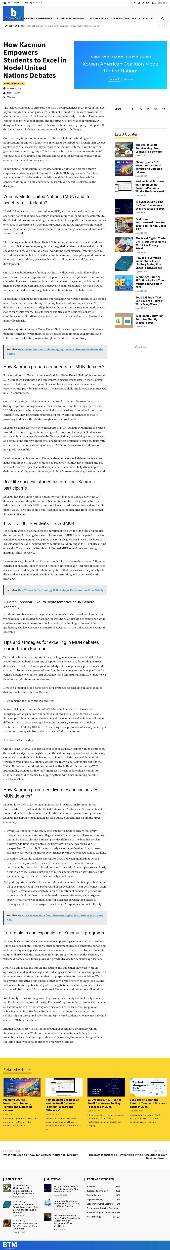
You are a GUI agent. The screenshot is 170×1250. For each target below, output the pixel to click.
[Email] (163, 109)
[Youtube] (147, 3)
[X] (143, 3)
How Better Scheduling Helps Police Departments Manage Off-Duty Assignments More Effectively (67, 1220)
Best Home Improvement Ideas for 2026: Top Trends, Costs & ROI (150, 224)
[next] (165, 26)
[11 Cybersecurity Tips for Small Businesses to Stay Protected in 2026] (124, 206)
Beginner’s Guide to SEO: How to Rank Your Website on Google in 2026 (149, 282)
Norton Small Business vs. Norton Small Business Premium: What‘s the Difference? (149, 186)
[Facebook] (135, 3)
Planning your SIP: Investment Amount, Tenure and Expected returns (149, 167)
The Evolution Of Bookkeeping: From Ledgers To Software (148, 148)
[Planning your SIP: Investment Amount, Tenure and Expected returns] (124, 168)
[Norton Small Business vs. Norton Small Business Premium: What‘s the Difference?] (124, 187)
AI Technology (19, 1201)
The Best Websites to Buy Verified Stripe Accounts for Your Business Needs (127, 1156)
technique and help (18, 904)
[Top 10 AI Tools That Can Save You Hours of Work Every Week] (124, 302)
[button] (162, 18)
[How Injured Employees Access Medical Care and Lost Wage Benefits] (47, 1202)
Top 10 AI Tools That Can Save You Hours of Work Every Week (149, 301)
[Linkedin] (148, 109)
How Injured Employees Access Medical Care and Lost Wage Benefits (66, 1203)
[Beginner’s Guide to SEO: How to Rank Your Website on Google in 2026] (124, 283)
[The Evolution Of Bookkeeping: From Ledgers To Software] (124, 149)
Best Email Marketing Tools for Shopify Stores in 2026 (149, 319)
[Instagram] (139, 3)
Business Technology (14, 83)
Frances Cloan (13, 93)
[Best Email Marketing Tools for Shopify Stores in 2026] (124, 320)
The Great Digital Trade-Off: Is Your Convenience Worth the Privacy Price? (150, 243)
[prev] (159, 26)
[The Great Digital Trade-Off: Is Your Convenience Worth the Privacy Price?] (124, 244)
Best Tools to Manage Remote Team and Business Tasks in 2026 (148, 1103)
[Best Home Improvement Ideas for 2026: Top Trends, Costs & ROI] (124, 225)
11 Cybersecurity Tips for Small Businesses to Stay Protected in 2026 (54, 26)
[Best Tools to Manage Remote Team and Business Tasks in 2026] (148, 1087)
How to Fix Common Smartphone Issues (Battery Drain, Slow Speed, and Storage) (148, 263)
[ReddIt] (155, 109)
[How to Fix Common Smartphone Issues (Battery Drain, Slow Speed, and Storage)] (124, 263)
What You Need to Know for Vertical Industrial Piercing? (40, 1155)
